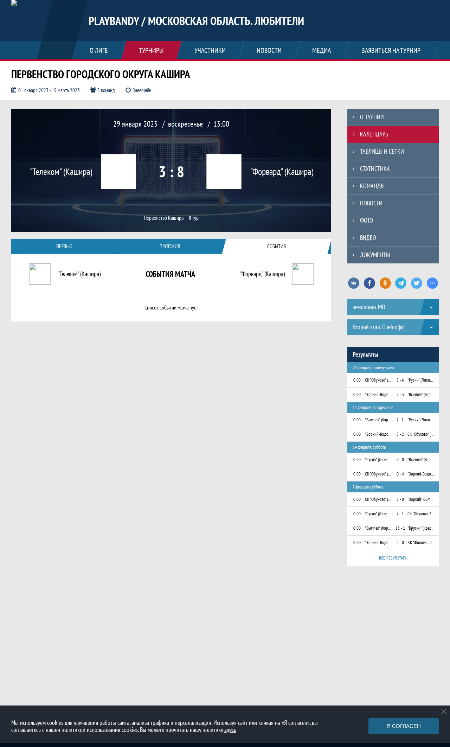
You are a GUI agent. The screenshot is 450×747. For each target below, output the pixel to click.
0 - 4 (400, 474)
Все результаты (393, 558)
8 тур (194, 218)
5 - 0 (400, 499)
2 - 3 (400, 394)
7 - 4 (400, 514)
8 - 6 (400, 380)
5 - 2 (400, 434)
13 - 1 (400, 528)
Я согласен (404, 726)
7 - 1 (400, 420)
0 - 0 (400, 459)
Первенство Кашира (164, 218)
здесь (230, 730)
